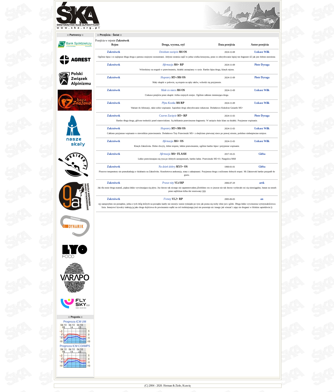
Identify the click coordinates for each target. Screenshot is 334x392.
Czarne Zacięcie (168, 115)
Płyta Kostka (168, 102)
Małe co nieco (168, 90)
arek (261, 182)
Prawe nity (168, 182)
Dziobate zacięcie (168, 51)
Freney (167, 199)
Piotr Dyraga (261, 64)
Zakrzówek (113, 51)
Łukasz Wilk (261, 51)
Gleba (262, 153)
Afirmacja (167, 64)
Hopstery (166, 77)
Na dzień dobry (167, 166)
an (261, 199)
